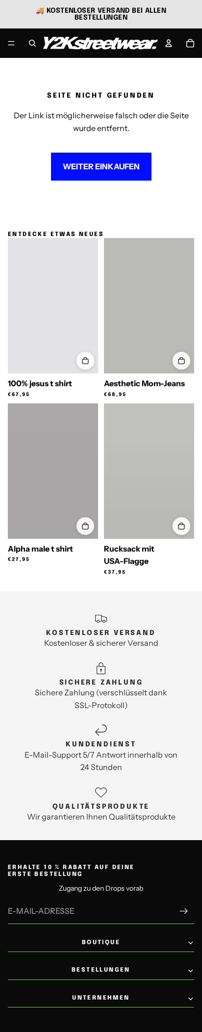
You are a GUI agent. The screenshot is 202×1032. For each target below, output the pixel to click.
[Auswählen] (85, 361)
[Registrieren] (184, 911)
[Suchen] (32, 43)
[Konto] (168, 43)
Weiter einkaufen (101, 166)
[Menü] (11, 43)
